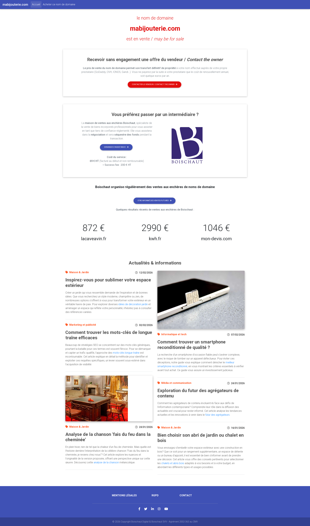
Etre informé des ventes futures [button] (153, 201)
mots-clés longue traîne (126, 352)
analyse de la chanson (106, 462)
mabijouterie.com (155, 28)
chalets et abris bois (172, 463)
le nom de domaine (155, 18)
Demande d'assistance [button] (115, 147)
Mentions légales (124, 495)
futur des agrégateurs (217, 414)
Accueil (36, 4)
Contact (186, 495)
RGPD (155, 495)
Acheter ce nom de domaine (59, 4)
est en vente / (155, 39)
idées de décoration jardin (133, 304)
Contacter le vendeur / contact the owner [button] (153, 84)
